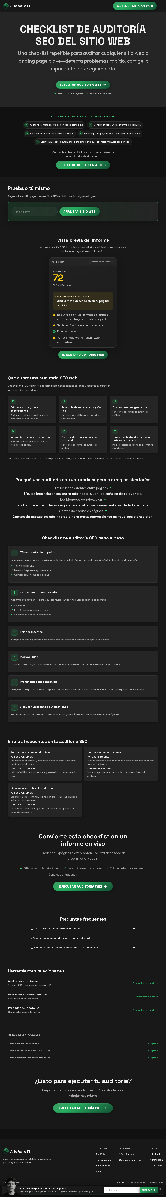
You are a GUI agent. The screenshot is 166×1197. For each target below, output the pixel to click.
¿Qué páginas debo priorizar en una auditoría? (60, 938)
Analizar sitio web (79, 211)
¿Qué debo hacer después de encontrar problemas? (64, 947)
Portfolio (101, 1154)
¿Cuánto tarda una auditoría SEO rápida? (57, 928)
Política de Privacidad (136, 1182)
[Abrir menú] (160, 6)
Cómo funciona (127, 1154)
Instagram (157, 1159)
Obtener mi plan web (135, 6)
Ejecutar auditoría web (83, 85)
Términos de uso (156, 1182)
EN (118, 1182)
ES (123, 1182)
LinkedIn (156, 1154)
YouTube (157, 1165)
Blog (98, 1170)
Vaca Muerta (103, 1165)
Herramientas (103, 1159)
